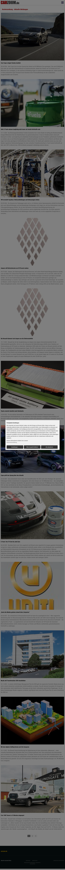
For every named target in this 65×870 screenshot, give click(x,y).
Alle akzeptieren (49, 447)
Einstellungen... (15, 447)
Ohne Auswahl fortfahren (32, 447)
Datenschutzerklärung (12, 442)
